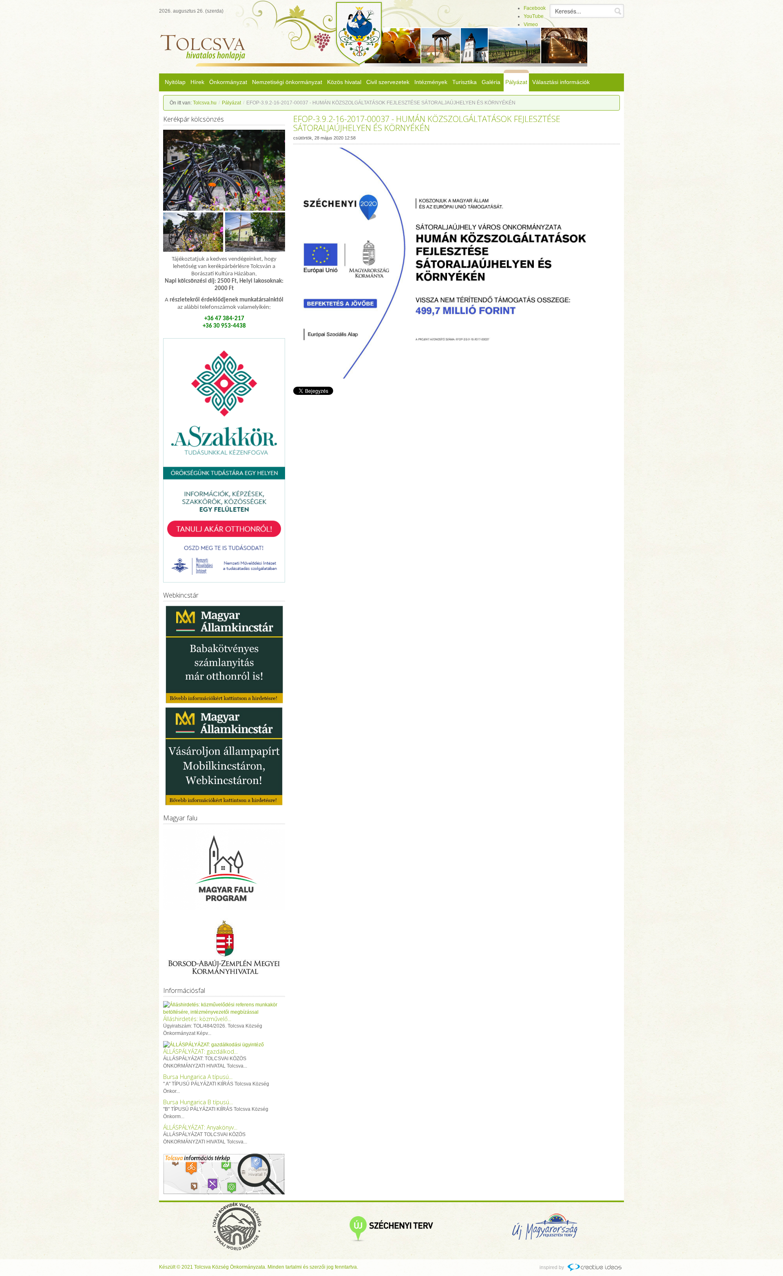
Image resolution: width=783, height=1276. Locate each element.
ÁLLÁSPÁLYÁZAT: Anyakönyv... (200, 1127)
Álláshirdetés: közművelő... (197, 1019)
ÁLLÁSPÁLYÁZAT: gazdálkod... (200, 1051)
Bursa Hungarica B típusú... (198, 1102)
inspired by (552, 1267)
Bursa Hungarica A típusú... (197, 1077)
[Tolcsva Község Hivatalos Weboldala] (207, 53)
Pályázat (231, 103)
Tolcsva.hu (205, 103)
